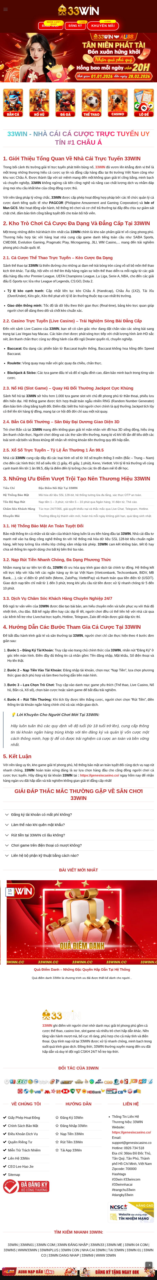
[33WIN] (78, 9)
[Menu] (5, 9)
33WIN (47, 1025)
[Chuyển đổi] (7, 815)
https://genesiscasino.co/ (99, 775)
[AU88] (39, 1271)
